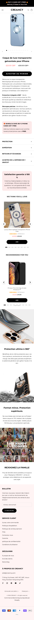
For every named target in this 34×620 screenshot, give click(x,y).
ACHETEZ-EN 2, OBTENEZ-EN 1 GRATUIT (13, 161)
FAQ (3, 532)
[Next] (30, 224)
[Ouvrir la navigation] (2, 10)
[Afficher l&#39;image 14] (13, 52)
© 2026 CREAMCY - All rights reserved (17, 595)
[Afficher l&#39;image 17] (18, 52)
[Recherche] (28, 10)
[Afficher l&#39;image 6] (16, 50)
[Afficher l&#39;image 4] (12, 50)
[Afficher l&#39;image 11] (25, 50)
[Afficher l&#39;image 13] (11, 52)
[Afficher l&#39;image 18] (20, 52)
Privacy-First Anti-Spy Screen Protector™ (17, 288)
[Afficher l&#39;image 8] (19, 50)
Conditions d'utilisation (10, 544)
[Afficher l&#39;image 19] (22, 52)
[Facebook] (3, 583)
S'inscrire (9, 510)
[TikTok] (20, 583)
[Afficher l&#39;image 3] (10, 50)
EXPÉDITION (7, 148)
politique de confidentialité (11, 541)
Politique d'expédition (9, 525)
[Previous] (4, 224)
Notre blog (5, 562)
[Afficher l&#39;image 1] (6, 50)
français (25, 591)
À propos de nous (8, 555)
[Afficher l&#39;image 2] (8, 50)
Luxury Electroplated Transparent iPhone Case (17, 230)
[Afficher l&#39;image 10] (23, 50)
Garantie (5, 538)
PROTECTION (7, 141)
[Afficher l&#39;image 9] (21, 50)
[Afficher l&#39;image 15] (15, 52)
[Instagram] (7, 583)
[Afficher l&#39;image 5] (14, 50)
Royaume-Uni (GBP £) (11, 591)
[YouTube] (15, 583)
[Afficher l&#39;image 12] (27, 50)
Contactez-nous (7, 535)
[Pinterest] (11, 583)
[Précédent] (2, 51)
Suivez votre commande (10, 522)
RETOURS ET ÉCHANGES (11, 154)
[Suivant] (31, 51)
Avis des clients (7, 559)
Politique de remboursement (12, 529)
